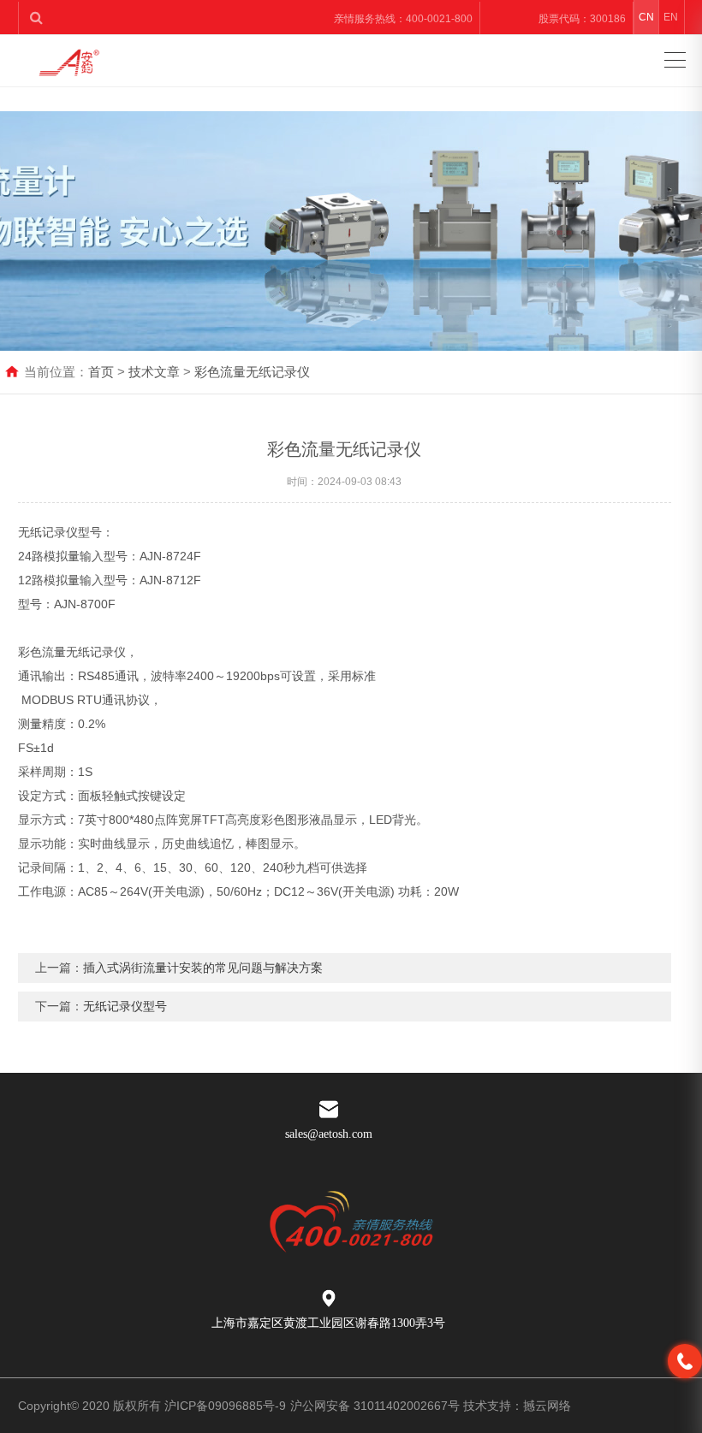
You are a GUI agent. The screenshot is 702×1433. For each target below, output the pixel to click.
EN (670, 17)
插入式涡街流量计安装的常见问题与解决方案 (203, 967)
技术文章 (154, 371)
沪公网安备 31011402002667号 (375, 1405)
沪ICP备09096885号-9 (225, 1405)
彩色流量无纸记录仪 (252, 371)
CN (646, 17)
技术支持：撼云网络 (517, 1405)
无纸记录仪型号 (125, 1006)
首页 (101, 371)
